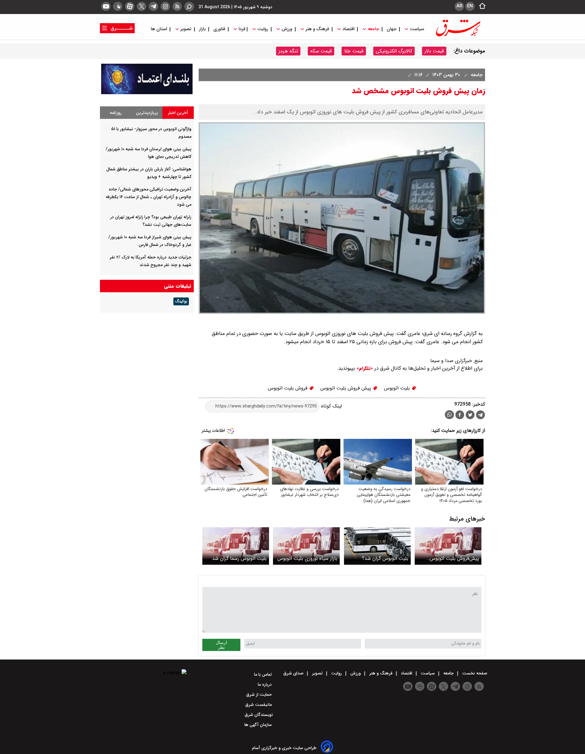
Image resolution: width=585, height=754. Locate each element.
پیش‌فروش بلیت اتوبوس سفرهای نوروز (454, 558)
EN (470, 6)
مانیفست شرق (259, 704)
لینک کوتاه (331, 406)
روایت (262, 29)
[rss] (177, 6)
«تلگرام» (364, 368)
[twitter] (141, 6)
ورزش (286, 29)
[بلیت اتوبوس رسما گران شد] (235, 546)
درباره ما (265, 684)
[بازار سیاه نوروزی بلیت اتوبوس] (306, 546)
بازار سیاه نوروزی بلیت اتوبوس (307, 558)
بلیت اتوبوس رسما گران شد (239, 558)
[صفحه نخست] (480, 6)
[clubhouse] (117, 6)
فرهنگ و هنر (317, 29)
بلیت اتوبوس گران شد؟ (385, 558)
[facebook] (459, 415)
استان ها (159, 29)
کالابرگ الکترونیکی (394, 51)
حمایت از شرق (259, 694)
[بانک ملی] (147, 93)
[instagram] (165, 6)
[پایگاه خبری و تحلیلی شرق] (457, 36)
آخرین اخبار (178, 112)
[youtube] (106, 6)
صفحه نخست (474, 673)
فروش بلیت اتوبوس (288, 388)
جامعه (373, 29)
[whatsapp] (449, 414)
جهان (391, 29)
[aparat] (129, 6)
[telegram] (153, 6)
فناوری (219, 29)
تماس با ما (263, 674)
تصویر (186, 29)
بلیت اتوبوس (397, 388)
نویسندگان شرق (259, 714)
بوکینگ (181, 301)
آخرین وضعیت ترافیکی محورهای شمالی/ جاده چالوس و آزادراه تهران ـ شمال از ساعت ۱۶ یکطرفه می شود (148, 197)
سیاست (417, 29)
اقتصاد (348, 29)
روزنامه (116, 112)
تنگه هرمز (288, 51)
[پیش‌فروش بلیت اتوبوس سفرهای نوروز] (448, 546)
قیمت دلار (434, 51)
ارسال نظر (221, 645)
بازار (202, 29)
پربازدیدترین (147, 112)
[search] (189, 6)
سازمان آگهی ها (258, 724)
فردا (241, 29)
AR (459, 6)
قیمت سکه (321, 51)
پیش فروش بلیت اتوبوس (346, 388)
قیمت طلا (353, 51)
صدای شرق (294, 673)
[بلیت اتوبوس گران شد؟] (377, 546)
